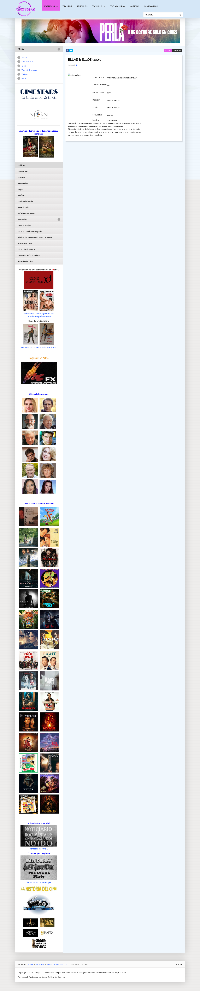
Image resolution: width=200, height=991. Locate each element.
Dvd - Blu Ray (117, 6)
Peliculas (82, 6)
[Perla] (101, 31)
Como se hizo (28, 61)
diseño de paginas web (115, 972)
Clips (24, 65)
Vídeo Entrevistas (29, 70)
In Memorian (151, 6)
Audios (25, 57)
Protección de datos (38, 977)
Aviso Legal (23, 977)
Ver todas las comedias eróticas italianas (39, 347)
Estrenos (49, 6)
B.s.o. (24, 78)
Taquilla (97, 6)
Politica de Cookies (56, 977)
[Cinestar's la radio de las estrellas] (39, 94)
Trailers (67, 6)
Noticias (134, 6)
